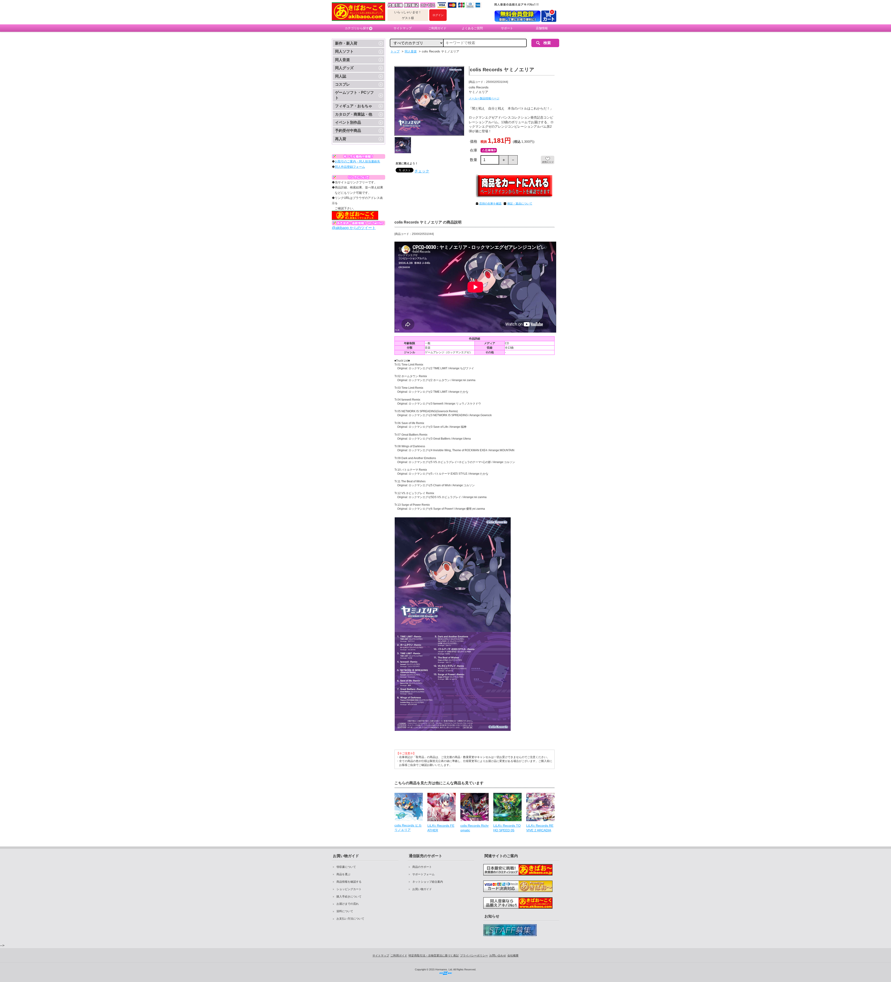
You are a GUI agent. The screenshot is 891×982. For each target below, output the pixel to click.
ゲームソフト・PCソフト (354, 95)
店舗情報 (542, 28)
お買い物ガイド (422, 889)
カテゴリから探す (357, 28)
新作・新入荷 (346, 43)
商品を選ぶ (343, 874)
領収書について (346, 867)
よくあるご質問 (472, 28)
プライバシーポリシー (474, 955)
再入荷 (340, 139)
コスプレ (342, 84)
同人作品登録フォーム (350, 167)
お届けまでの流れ (347, 903)
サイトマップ (403, 28)
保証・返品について (519, 203)
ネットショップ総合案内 (427, 881)
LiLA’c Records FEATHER (440, 828)
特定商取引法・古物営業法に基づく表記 (434, 955)
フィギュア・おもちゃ (353, 106)
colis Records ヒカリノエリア (408, 827)
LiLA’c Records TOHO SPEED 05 (507, 828)
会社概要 (513, 955)
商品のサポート (422, 867)
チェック (421, 171)
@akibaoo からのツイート (354, 228)
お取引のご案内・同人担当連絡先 (357, 161)
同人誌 (340, 76)
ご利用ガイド (437, 28)
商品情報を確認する (349, 881)
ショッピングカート (349, 889)
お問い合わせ (497, 955)
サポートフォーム (423, 874)
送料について (344, 911)
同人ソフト (344, 51)
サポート (507, 28)
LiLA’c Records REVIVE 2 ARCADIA (539, 828)
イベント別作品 (348, 122)
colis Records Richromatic (474, 828)
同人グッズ (344, 68)
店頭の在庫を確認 (490, 203)
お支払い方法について (350, 918)
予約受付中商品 (348, 131)
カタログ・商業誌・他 (353, 114)
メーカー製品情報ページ (484, 98)
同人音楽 (342, 60)
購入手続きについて (349, 896)
